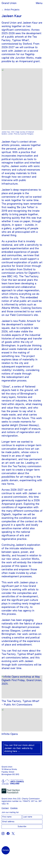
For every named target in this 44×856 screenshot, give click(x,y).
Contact (5, 808)
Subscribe (22, 827)
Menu (39, 3)
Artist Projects (10, 10)
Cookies (14, 808)
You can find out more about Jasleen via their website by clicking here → (19, 748)
